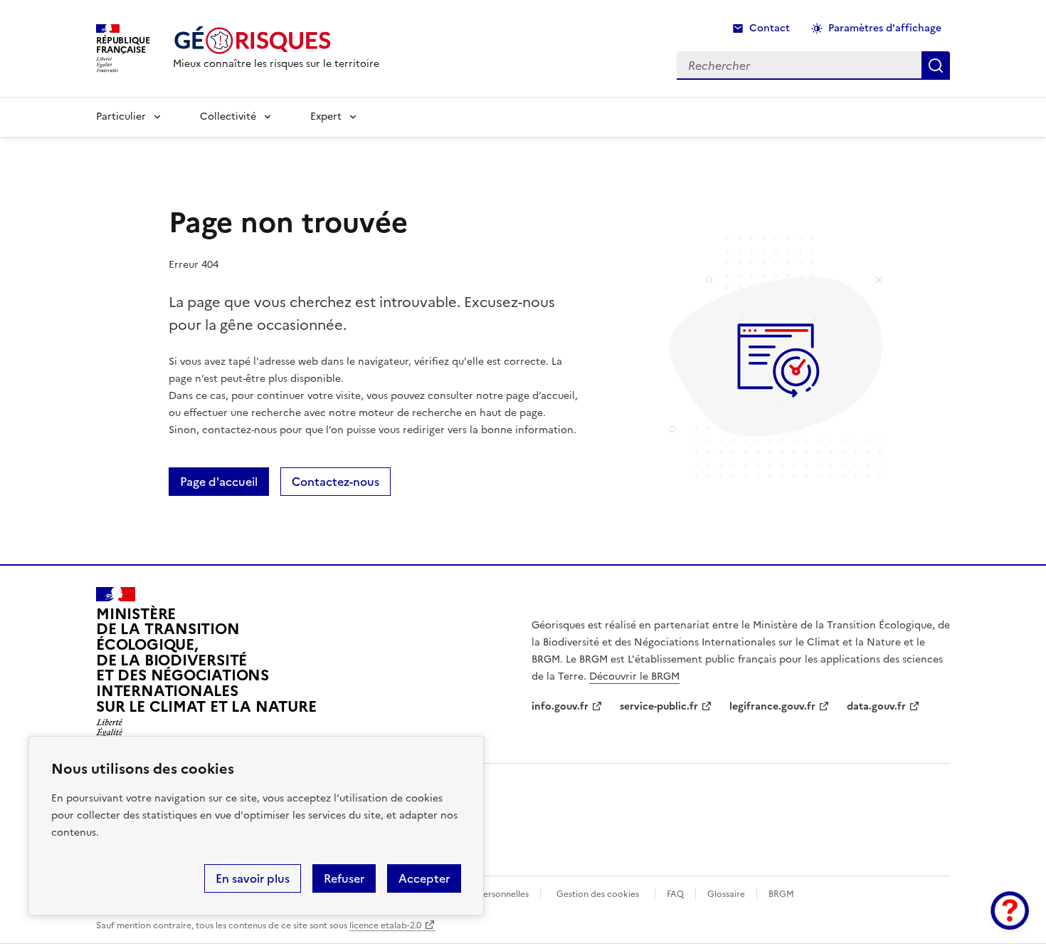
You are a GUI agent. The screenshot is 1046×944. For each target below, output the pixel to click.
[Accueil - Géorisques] (276, 40)
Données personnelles (484, 894)
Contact (769, 28)
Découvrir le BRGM (634, 676)
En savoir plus (253, 878)
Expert (326, 116)
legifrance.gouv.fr (772, 706)
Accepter (424, 878)
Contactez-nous (335, 481)
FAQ (675, 894)
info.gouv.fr (560, 706)
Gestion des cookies (597, 894)
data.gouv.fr (876, 706)
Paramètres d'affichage (884, 28)
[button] (1009, 910)
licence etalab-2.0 (385, 925)
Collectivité (228, 116)
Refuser (344, 878)
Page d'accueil (219, 481)
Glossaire (726, 894)
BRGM (781, 894)
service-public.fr (659, 706)
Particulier (121, 116)
